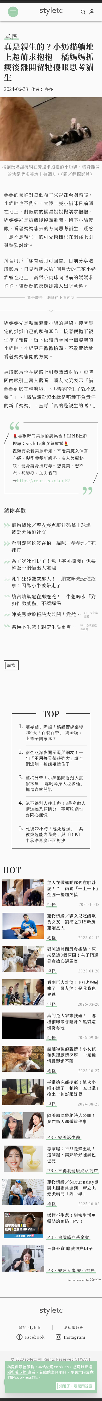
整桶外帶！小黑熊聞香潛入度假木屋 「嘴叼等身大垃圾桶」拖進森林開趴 (55, 784)
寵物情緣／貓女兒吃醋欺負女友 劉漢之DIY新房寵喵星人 (71, 922)
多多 (49, 89)
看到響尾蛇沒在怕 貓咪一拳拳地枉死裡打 (54, 546)
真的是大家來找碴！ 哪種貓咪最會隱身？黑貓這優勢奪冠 (71, 1022)
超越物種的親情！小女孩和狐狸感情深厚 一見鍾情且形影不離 (71, 1055)
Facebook (35, 1337)
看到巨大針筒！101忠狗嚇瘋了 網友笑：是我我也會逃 (73, 988)
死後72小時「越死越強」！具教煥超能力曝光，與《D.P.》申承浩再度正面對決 (55, 834)
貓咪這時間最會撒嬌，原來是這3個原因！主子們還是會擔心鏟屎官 (73, 955)
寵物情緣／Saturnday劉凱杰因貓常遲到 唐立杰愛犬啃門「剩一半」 (73, 1188)
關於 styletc (30, 1327)
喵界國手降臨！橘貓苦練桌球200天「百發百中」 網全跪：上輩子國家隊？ (54, 733)
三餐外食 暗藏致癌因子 (70, 1248)
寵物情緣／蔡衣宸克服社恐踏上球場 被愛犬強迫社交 (54, 528)
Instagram (75, 1337)
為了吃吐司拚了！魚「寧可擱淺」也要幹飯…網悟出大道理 (54, 564)
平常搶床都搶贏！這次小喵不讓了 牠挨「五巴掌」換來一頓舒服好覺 (72, 1088)
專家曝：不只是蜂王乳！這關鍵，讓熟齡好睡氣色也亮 (71, 1155)
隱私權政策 (17, 1372)
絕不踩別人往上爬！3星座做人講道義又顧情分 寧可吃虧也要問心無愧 (56, 809)
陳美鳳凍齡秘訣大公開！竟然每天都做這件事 (71, 1118)
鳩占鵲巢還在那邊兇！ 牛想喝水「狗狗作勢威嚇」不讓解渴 (54, 599)
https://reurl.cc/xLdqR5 (44, 481)
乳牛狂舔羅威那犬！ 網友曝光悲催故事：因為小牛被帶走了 (54, 582)
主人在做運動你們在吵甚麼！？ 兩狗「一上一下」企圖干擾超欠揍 (72, 888)
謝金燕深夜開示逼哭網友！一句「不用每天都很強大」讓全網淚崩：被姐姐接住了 (54, 758)
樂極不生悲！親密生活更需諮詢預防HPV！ (71, 1218)
